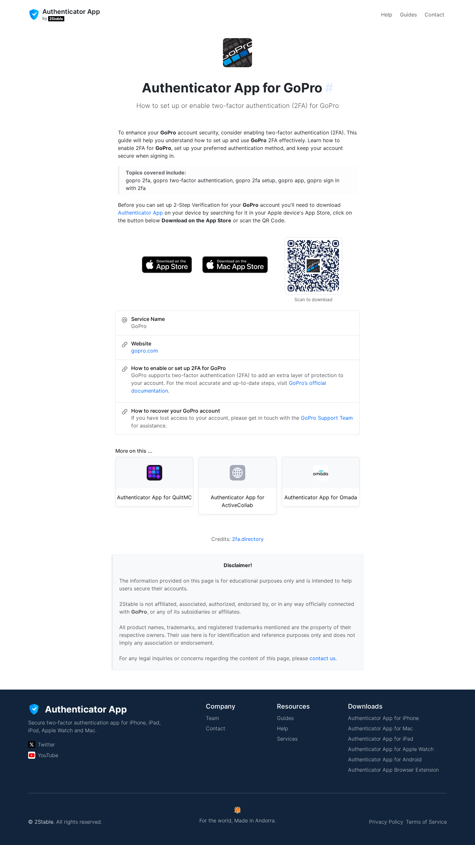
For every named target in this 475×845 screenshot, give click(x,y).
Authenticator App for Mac (380, 728)
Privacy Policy (386, 822)
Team (212, 718)
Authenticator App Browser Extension (393, 769)
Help (386, 14)
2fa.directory (248, 539)
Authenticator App (140, 212)
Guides (408, 14)
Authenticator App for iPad (380, 738)
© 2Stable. (41, 822)
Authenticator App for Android (385, 759)
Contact (434, 14)
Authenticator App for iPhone (383, 718)
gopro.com (144, 350)
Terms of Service (426, 822)
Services (287, 738)
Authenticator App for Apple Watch (391, 749)
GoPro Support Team (327, 418)
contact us (322, 658)
